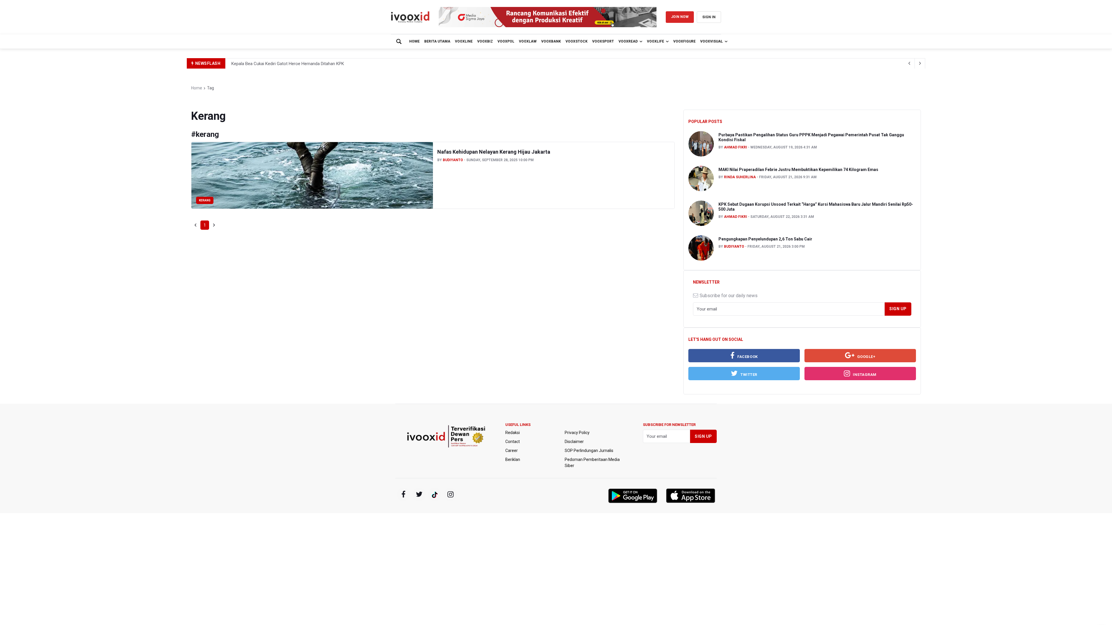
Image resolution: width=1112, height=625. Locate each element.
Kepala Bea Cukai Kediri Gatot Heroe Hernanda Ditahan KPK (287, 63)
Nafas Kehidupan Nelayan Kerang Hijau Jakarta (493, 152)
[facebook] (403, 494)
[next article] (909, 63)
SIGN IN (709, 17)
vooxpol (506, 41)
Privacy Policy (577, 432)
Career (511, 450)
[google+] (434, 494)
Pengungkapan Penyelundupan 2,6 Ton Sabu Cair (765, 239)
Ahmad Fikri (735, 147)
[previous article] (920, 63)
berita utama (437, 41)
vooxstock (577, 41)
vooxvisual (711, 41)
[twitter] (419, 494)
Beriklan (512, 459)
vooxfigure (684, 41)
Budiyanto (453, 160)
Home (414, 41)
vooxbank (551, 41)
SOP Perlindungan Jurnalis (589, 450)
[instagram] (450, 494)
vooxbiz (485, 41)
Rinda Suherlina (740, 177)
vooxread (628, 41)
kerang (205, 200)
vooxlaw (528, 41)
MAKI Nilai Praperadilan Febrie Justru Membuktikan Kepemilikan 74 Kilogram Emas (798, 169)
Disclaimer (574, 441)
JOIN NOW (680, 17)
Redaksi (512, 432)
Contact (512, 441)
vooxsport (603, 41)
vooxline (464, 41)
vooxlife (655, 41)
